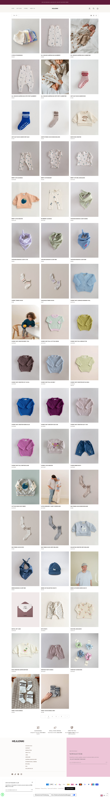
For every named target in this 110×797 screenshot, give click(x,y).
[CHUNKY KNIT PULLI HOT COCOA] (25, 363)
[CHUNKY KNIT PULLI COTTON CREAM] (55, 322)
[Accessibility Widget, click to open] (2, 794)
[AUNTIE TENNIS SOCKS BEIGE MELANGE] (55, 117)
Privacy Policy (44, 788)
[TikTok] (15, 774)
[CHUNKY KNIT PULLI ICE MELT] (55, 363)
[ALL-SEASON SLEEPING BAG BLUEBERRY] (55, 36)
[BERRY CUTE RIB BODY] (55, 158)
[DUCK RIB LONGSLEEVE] (84, 609)
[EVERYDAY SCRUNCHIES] (84, 650)
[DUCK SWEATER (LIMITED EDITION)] (25, 650)
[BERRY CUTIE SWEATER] (25, 199)
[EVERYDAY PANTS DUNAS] (55, 650)
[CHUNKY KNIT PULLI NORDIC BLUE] (25, 405)
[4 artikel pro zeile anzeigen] (96, 15)
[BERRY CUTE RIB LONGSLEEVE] (84, 158)
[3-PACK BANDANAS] (25, 36)
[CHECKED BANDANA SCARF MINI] (55, 240)
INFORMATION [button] (28, 745)
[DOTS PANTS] (55, 609)
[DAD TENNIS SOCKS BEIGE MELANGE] (84, 487)
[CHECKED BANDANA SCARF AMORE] (84, 199)
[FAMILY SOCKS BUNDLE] (25, 691)
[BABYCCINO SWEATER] (84, 117)
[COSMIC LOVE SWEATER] (55, 446)
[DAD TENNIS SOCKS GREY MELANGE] (55, 528)
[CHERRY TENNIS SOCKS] (25, 281)
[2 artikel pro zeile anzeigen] (91, 15)
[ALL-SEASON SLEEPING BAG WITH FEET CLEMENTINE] (55, 77)
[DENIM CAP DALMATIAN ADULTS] (55, 568)
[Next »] (67, 716)
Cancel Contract (70, 788)
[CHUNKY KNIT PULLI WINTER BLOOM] (25, 446)
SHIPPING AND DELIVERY (31, 759)
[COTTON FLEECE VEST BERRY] (25, 487)
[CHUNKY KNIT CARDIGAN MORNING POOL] (84, 281)
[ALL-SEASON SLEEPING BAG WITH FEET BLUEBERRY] (25, 77)
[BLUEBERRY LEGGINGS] (55, 199)
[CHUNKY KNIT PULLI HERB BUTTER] (84, 322)
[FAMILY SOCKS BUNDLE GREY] (55, 691)
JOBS (26, 754)
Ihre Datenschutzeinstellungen (61, 795)
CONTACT (27, 748)
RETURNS (27, 764)
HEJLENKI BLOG (29, 768)
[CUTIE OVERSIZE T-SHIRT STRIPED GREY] (55, 487)
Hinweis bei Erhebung (42, 795)
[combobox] (104, 795)
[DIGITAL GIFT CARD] (25, 609)
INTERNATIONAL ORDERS (31, 761)
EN (104, 795)
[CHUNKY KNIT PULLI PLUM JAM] (55, 405)
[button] (13, 8)
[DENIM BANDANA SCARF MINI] (25, 568)
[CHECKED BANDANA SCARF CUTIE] (25, 240)
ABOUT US (27, 752)
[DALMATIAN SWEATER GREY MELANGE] (84, 528)
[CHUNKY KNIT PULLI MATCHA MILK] (84, 363)
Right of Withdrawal (35, 788)
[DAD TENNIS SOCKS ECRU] (25, 528)
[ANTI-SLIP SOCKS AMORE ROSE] (84, 77)
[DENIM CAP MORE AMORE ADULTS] (84, 568)
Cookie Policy (61, 788)
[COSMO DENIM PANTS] (84, 446)
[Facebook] (12, 774)
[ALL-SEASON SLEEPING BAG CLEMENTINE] (84, 36)
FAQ (26, 766)
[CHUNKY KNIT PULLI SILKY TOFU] (84, 405)
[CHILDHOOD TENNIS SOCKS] (55, 281)
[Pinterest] (18, 774)
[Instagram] (21, 774)
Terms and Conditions (52, 788)
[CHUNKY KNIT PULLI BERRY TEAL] (25, 322)
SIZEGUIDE (27, 757)
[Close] (33, 782)
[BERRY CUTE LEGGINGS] (25, 158)
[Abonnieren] (31, 789)
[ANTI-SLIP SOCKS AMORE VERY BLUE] (25, 117)
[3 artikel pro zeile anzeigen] (93, 15)
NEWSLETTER (28, 750)
